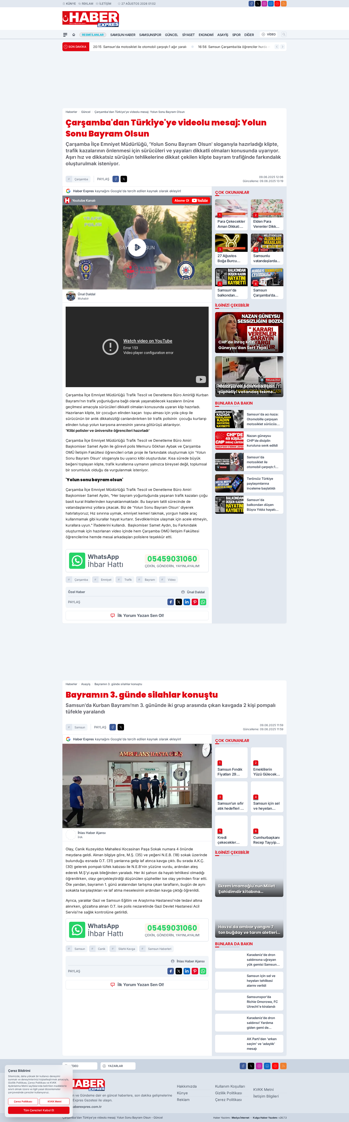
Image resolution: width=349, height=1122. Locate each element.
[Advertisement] (174, 79)
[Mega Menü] (65, 34)
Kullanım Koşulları (230, 1086)
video (172, 579)
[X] (258, 3)
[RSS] (284, 3)
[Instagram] (264, 3)
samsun (80, 727)
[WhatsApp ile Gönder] (203, 602)
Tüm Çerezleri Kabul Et (38, 1110)
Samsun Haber (122, 35)
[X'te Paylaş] (124, 179)
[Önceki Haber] (276, 46)
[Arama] (284, 34)
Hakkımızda (187, 1086)
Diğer (249, 35)
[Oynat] (137, 247)
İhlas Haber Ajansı (92, 835)
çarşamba (81, 179)
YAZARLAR (115, 1066)
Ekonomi (206, 35)
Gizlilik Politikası (228, 1093)
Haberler (71, 111)
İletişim (105, 3)
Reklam (87, 3)
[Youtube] (277, 3)
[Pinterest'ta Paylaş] (195, 602)
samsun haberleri (159, 948)
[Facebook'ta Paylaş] (115, 179)
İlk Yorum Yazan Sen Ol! (141, 615)
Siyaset (188, 35)
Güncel (171, 35)
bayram (150, 579)
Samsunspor (150, 35)
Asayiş (222, 35)
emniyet (106, 579)
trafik (128, 579)
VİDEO (271, 34)
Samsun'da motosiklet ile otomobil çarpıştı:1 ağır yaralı (139, 47)
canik (101, 948)
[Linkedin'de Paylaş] (187, 602)
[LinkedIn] (271, 3)
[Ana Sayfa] (73, 35)
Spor (236, 35)
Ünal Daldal (86, 296)
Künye (71, 3)
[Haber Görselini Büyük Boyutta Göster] (137, 786)
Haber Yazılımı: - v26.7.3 (250, 1117)
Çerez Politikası (228, 1100)
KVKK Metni (263, 1089)
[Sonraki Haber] (282, 46)
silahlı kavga (126, 948)
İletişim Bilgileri (266, 1096)
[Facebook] (251, 3)
